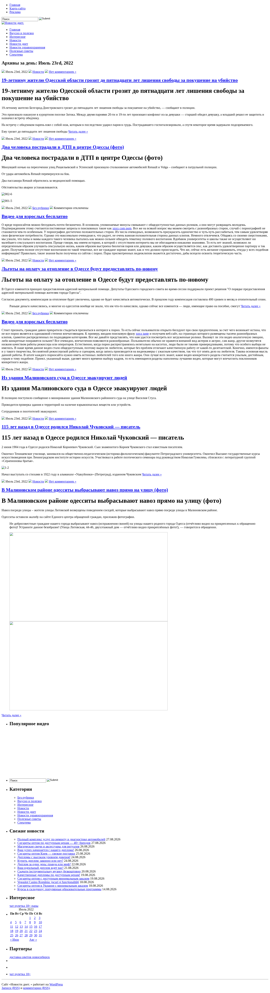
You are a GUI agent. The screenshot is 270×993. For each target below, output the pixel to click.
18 (11, 931)
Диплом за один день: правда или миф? (44, 864)
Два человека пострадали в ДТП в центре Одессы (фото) (63, 147)
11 (11, 926)
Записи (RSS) (11, 988)
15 (30, 926)
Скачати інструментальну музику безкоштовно (49, 871)
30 (35, 935)
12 (16, 926)
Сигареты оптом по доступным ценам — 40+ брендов (54, 843)
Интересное (17, 36)
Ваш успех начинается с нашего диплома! (45, 850)
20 (21, 931)
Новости (15, 40)
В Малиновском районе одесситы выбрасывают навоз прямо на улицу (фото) (85, 489)
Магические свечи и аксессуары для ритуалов (48, 846)
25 (11, 935)
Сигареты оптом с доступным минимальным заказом (53, 878)
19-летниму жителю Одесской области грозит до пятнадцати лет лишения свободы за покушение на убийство (120, 80)
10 (40, 922)
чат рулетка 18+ (20, 974)
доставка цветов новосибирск (29, 957)
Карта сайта (17, 8)
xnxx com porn (121, 228)
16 (35, 926)
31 (40, 935)
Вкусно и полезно (21, 33)
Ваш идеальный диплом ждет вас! (40, 867)
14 (26, 926)
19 (16, 931)
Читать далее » (78, 131)
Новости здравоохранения (27, 47)
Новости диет (18, 44)
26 (16, 935)
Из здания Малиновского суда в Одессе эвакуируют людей (64, 377)
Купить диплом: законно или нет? (40, 860)
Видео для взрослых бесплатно (35, 216)
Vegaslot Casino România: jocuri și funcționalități (48, 882)
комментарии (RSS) (36, 988)
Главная (14, 5)
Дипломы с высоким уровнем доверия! (43, 857)
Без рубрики (40, 208)
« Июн (14, 939)
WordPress (56, 984)
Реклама (15, 12)
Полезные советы (21, 51)
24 (40, 931)
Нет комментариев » (62, 71)
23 (35, 931)
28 (26, 935)
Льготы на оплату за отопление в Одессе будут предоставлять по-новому (80, 268)
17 (40, 926)
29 (30, 935)
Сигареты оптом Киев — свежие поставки (46, 853)
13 (21, 926)
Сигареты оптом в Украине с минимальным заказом (52, 885)
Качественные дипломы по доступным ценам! (48, 875)
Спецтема (16, 54)
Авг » (33, 939)
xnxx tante (142, 333)
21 (26, 931)
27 (21, 935)
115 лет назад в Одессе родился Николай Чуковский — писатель (71, 426)
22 (30, 931)
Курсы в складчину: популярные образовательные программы (59, 889)
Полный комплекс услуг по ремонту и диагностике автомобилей (61, 839)
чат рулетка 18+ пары (23, 905)
